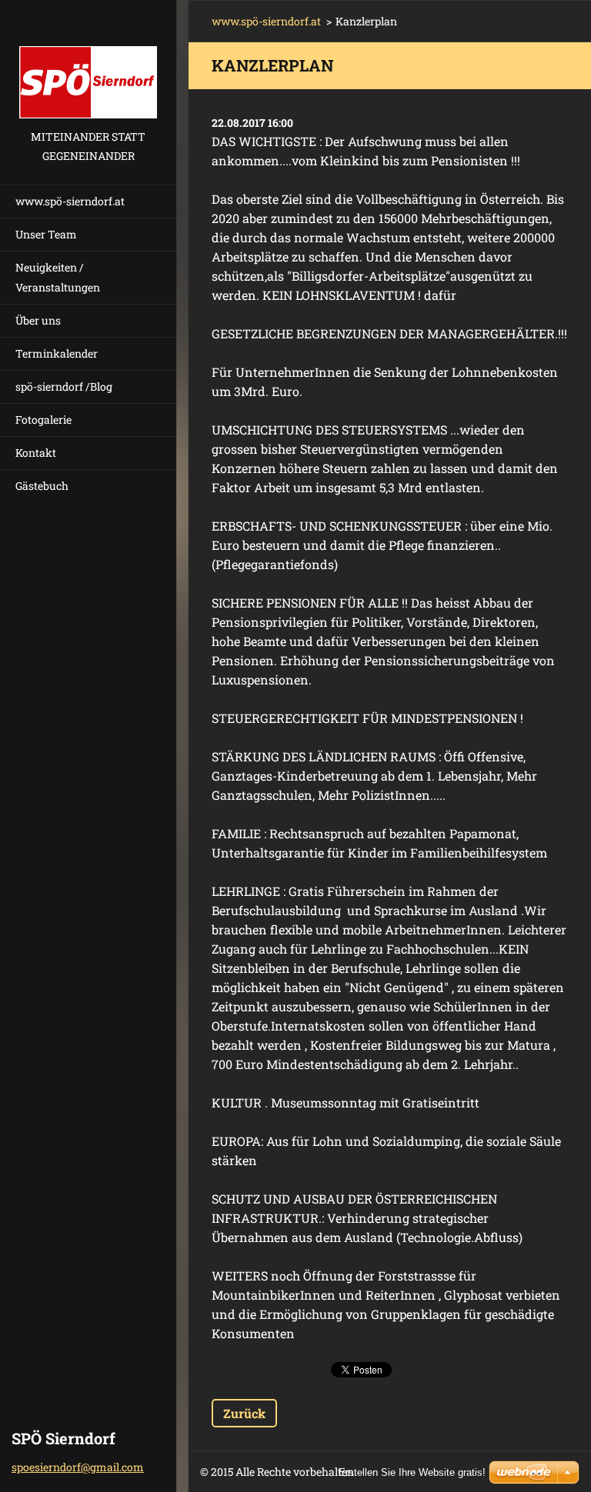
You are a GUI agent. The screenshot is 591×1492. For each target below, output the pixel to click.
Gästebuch (41, 485)
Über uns (38, 320)
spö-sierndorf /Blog (63, 386)
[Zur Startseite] (88, 63)
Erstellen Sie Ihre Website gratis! (412, 1472)
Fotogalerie (43, 419)
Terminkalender (56, 353)
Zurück (244, 1413)
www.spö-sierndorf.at (70, 201)
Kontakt (35, 452)
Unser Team (46, 234)
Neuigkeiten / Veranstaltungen (57, 277)
